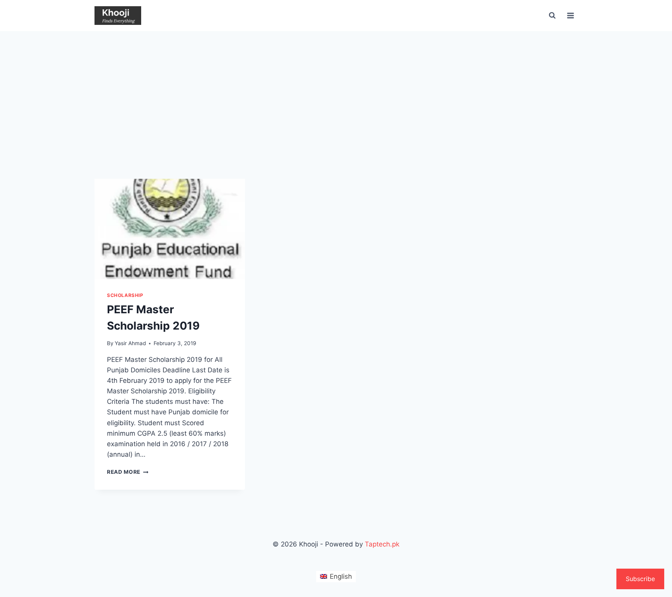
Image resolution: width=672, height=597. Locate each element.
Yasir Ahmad (130, 343)
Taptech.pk (382, 544)
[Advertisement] (336, 89)
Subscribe (640, 579)
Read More (128, 472)
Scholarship (125, 295)
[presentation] (169, 229)
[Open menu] (570, 15)
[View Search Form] (552, 16)
